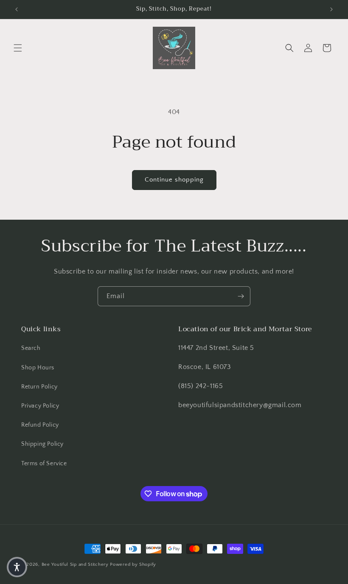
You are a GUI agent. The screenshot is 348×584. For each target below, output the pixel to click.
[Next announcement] (331, 9)
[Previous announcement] (16, 9)
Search (31, 348)
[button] (17, 48)
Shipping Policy (42, 444)
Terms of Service (44, 463)
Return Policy (39, 386)
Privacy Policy (40, 405)
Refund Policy (40, 425)
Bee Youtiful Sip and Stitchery (75, 564)
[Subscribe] (240, 296)
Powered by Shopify (133, 564)
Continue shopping (174, 179)
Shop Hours (37, 367)
